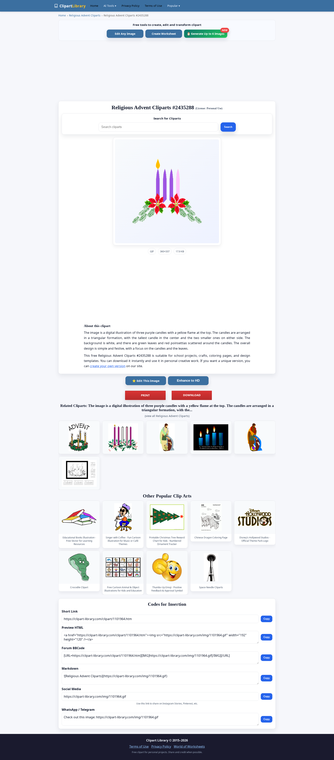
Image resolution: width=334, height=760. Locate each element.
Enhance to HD (188, 380)
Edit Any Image (125, 34)
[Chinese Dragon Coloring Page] (210, 517)
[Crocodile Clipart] (79, 567)
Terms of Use (153, 6)
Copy (266, 618)
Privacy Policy (130, 6)
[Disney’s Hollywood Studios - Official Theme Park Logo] (254, 517)
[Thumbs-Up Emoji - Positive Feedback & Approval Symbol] (167, 567)
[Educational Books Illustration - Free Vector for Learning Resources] (79, 517)
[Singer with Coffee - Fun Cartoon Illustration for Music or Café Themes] (123, 517)
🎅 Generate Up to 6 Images (207, 33)
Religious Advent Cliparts (85, 15)
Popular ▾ (173, 6)
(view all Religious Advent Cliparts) (167, 416)
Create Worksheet (164, 34)
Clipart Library (157, 740)
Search (228, 126)
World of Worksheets (189, 746)
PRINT (145, 395)
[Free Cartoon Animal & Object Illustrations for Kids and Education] (123, 567)
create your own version (107, 366)
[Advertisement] (167, 71)
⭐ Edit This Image (145, 381)
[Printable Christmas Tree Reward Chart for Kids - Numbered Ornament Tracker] (167, 517)
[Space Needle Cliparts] (210, 567)
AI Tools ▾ (110, 6)
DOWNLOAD (192, 395)
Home (94, 6)
